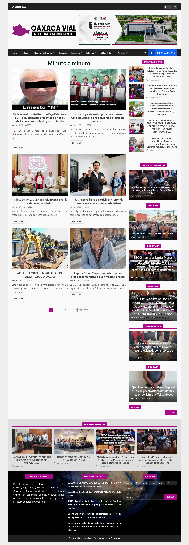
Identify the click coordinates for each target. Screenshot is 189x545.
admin (14, 125)
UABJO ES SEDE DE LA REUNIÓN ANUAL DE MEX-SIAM (73, 441)
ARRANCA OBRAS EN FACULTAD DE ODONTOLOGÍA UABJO (40, 248)
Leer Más (18, 147)
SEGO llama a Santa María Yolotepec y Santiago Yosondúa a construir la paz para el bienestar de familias (115, 441)
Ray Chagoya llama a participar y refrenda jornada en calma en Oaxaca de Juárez (98, 175)
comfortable (157, 483)
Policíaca (121, 53)
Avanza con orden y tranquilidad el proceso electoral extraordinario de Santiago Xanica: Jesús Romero (136, 126)
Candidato (141, 483)
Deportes (63, 53)
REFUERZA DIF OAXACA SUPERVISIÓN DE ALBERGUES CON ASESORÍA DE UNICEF (153, 391)
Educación (75, 53)
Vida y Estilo (106, 53)
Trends (128, 488)
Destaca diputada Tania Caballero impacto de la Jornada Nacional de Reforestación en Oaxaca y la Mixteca (136, 91)
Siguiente (83, 309)
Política (171, 483)
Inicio (14, 53)
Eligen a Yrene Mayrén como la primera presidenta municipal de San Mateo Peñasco (98, 248)
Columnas (90, 53)
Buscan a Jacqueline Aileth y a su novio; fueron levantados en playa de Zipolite (153, 350)
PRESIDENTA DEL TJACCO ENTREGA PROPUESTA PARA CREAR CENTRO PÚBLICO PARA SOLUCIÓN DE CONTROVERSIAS (136, 109)
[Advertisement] (128, 29)
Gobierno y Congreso (43, 53)
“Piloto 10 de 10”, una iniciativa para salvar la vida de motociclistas (40, 175)
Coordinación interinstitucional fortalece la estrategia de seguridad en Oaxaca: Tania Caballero (136, 74)
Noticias (24, 53)
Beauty (128, 483)
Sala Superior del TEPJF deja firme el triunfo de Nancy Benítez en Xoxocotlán (153, 232)
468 (75, 309)
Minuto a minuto (166, 53)
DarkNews (99, 538)
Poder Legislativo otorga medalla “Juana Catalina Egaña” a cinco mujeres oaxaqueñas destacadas (98, 89)
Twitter (139, 488)
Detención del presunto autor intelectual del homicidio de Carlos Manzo (153, 310)
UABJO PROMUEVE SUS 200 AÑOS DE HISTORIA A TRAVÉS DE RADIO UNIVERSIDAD (136, 144)
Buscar (135, 407)
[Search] (145, 52)
